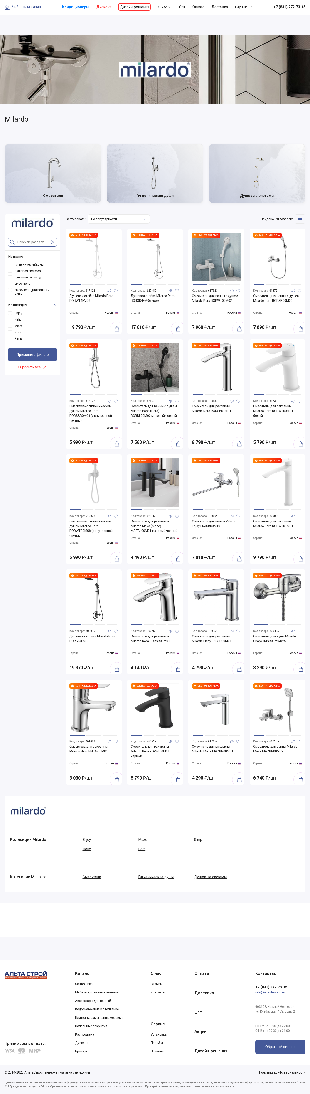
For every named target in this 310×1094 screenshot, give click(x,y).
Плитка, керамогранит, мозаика (99, 1017)
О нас (162, 7)
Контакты (158, 992)
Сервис (241, 7)
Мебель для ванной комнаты (97, 992)
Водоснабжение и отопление (97, 1009)
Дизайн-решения (134, 7)
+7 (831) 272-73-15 (271, 987)
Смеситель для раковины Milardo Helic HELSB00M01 (88, 749)
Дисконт (103, 7)
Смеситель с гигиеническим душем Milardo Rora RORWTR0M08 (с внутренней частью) (91, 528)
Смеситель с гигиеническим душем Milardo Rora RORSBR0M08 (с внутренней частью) (90, 413)
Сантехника (84, 984)
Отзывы (156, 984)
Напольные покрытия (91, 1026)
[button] (75, 284)
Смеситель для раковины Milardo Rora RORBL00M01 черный (150, 751)
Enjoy (87, 839)
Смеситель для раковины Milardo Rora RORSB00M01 (150, 638)
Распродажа (84, 1034)
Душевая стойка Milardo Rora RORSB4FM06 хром (153, 298)
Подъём (157, 1043)
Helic (87, 849)
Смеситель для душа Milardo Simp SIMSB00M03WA (274, 638)
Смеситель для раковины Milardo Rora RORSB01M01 (211, 408)
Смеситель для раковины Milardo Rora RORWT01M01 (273, 523)
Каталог (83, 973)
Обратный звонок (280, 1047)
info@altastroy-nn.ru (270, 992)
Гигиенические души (156, 877)
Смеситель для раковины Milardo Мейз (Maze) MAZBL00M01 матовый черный (154, 526)
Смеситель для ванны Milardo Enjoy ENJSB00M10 (214, 523)
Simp (198, 839)
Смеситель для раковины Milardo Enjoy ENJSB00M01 (211, 638)
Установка (159, 1034)
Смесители (92, 877)
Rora (141, 849)
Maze (142, 839)
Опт (182, 7)
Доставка (220, 7)
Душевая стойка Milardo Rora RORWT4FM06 (91, 298)
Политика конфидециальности (282, 1072)
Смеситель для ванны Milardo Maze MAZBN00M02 (275, 749)
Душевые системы (210, 877)
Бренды (81, 1051)
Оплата (198, 7)
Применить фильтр (32, 354)
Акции (200, 1031)
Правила (157, 1051)
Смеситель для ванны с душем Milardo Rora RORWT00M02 (215, 298)
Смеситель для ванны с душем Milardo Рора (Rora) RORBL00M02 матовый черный (154, 410)
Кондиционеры (75, 7)
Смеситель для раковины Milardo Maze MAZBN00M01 (212, 749)
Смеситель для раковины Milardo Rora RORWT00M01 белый (273, 410)
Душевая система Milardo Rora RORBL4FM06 (92, 638)
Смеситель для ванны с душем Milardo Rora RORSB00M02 (276, 298)
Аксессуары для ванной (93, 1001)
